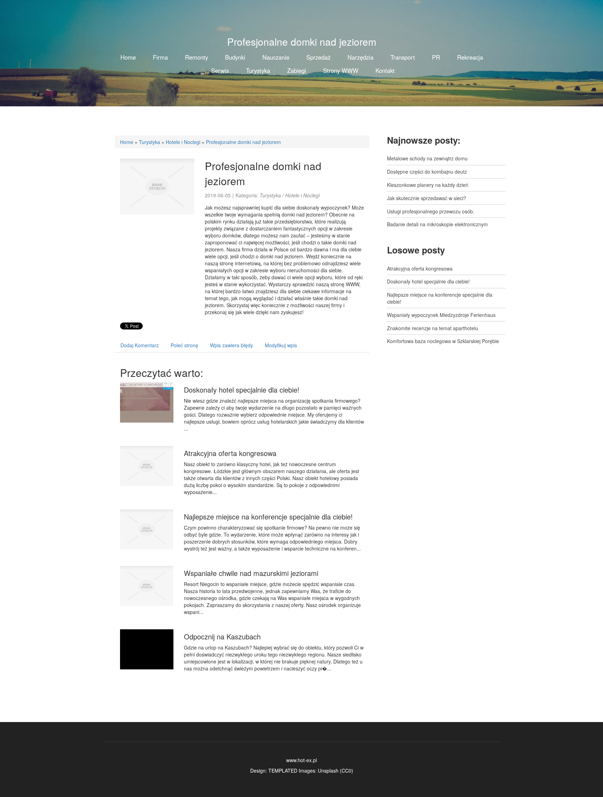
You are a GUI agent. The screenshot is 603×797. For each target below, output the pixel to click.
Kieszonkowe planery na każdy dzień (427, 184)
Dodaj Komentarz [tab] (139, 345)
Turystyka (149, 141)
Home (126, 141)
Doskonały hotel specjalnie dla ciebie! (241, 390)
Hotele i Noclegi (183, 141)
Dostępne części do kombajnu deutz (427, 171)
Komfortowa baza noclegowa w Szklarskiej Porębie (443, 340)
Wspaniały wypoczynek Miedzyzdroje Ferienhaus (441, 314)
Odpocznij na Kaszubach (222, 636)
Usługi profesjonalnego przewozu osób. (430, 211)
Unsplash (328, 770)
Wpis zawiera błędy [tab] (231, 345)
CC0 (346, 770)
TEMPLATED (282, 770)
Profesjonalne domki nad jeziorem (243, 141)
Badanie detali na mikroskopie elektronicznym (437, 224)
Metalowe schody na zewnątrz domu (427, 158)
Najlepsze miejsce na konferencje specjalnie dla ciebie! (268, 516)
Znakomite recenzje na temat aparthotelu (432, 328)
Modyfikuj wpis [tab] (281, 345)
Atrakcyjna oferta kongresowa (230, 453)
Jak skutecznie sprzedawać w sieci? (426, 198)
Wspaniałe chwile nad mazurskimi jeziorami (251, 573)
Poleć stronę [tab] (184, 345)
